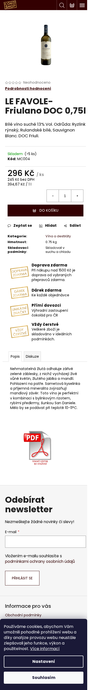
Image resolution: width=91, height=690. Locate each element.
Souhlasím (43, 677)
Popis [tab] (15, 356)
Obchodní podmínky (23, 615)
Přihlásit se (22, 578)
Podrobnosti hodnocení (28, 88)
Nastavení (43, 661)
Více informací (45, 649)
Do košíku (48, 210)
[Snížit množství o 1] (53, 196)
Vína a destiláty (58, 236)
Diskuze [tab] (32, 356)
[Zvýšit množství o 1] (77, 196)
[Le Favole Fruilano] (37, 445)
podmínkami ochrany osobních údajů (40, 561)
